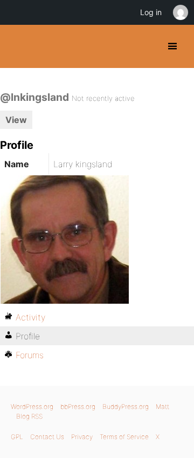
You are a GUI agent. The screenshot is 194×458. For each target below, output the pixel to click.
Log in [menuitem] (151, 12)
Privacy (82, 437)
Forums (30, 355)
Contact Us (47, 437)
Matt (162, 406)
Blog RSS (29, 416)
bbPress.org (77, 406)
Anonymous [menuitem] (180, 12)
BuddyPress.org (17, 46)
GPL (17, 437)
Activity (30, 317)
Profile (28, 336)
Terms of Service (124, 437)
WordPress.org (32, 406)
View (16, 119)
